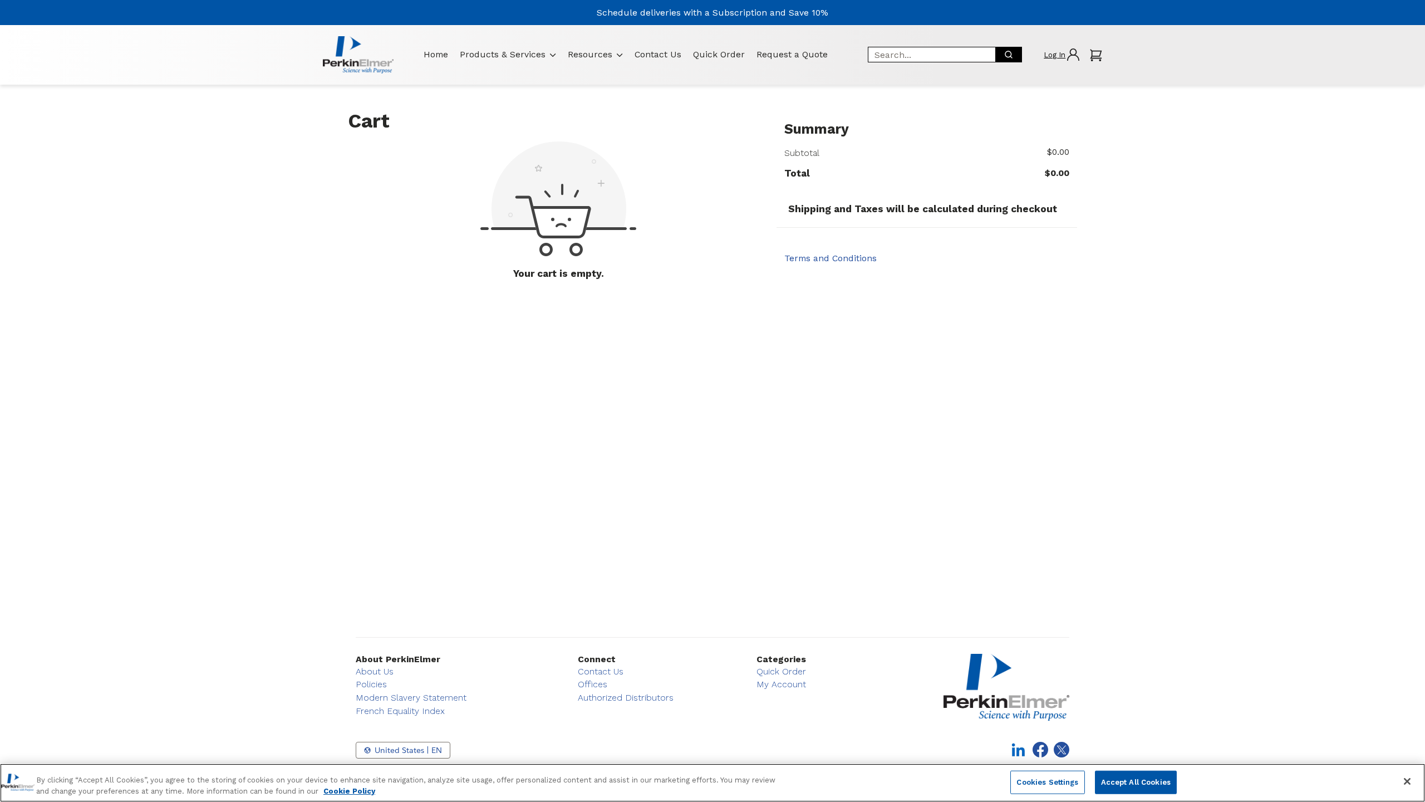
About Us (375, 671)
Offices (592, 684)
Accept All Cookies (1136, 782)
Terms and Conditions (830, 258)
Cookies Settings (1047, 782)
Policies (371, 684)
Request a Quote (792, 54)
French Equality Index (400, 711)
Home (436, 54)
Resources (590, 54)
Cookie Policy (349, 790)
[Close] (1407, 781)
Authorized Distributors (626, 697)
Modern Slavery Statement (411, 697)
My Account (781, 684)
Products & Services (503, 54)
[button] (1061, 55)
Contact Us (658, 54)
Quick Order (719, 54)
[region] (712, 783)
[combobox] (927, 54)
